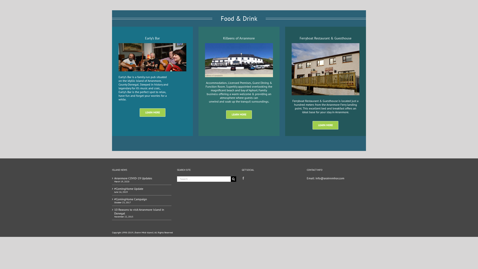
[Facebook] (243, 178)
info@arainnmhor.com (330, 178)
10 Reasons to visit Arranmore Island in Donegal (139, 211)
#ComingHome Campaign (130, 199)
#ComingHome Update (128, 189)
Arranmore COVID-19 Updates (133, 178)
